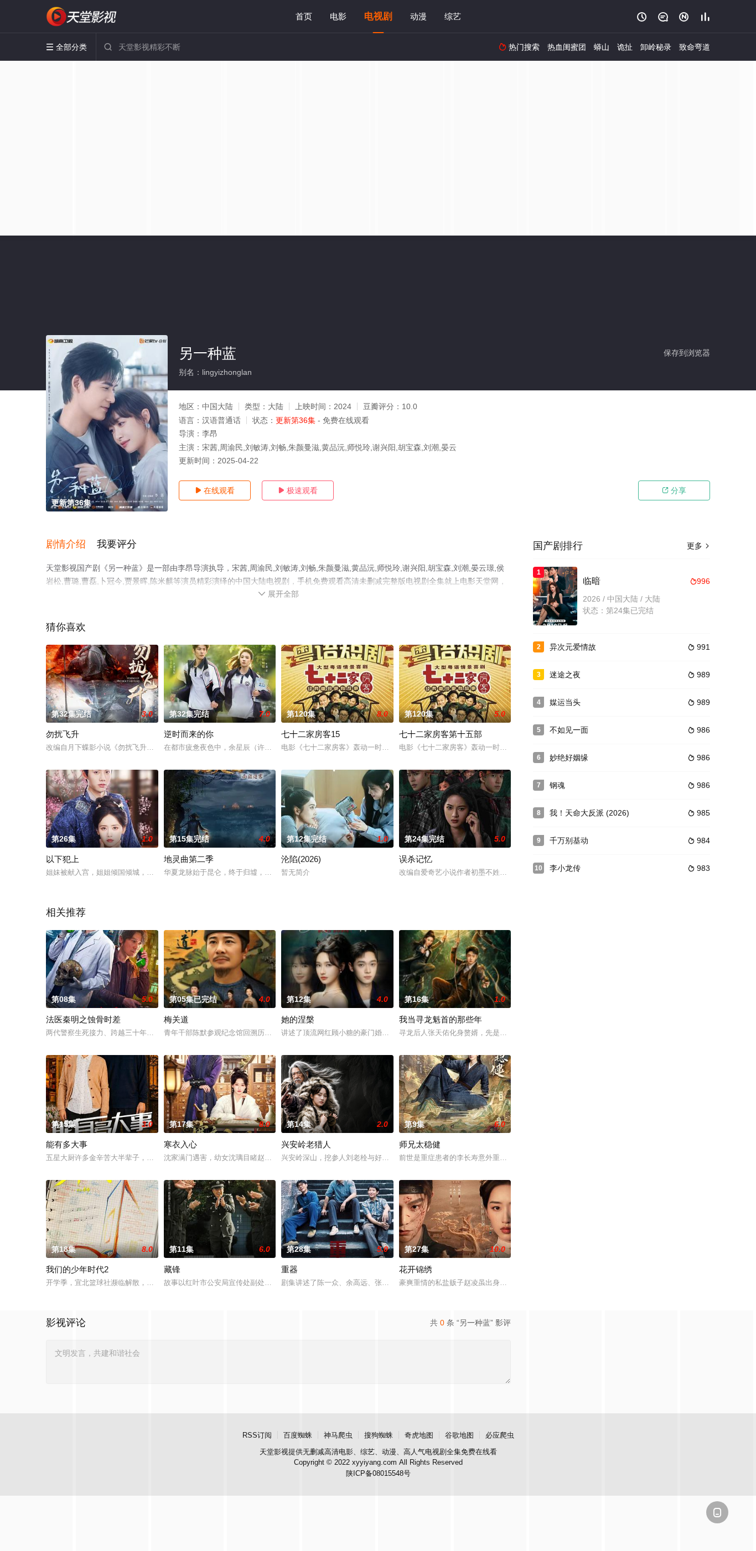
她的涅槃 (297, 1019)
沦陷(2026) (301, 859)
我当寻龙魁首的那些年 (440, 1019)
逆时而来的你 (189, 734)
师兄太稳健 (420, 1144)
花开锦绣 (415, 1269)
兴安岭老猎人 (306, 1144)
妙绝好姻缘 (569, 757)
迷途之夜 (565, 674)
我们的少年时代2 (77, 1269)
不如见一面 (569, 729)
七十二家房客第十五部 (440, 734)
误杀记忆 (415, 859)
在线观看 (215, 490)
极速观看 (298, 490)
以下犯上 (62, 859)
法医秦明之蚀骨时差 (83, 1019)
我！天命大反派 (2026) (589, 812)
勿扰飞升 (62, 734)
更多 (698, 545)
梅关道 (176, 1019)
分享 (674, 490)
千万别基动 (569, 840)
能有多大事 (66, 1144)
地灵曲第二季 (189, 859)
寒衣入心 (180, 1144)
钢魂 (557, 785)
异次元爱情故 (573, 647)
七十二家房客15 (310, 734)
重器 (289, 1269)
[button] (71, 544)
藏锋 (172, 1269)
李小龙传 (565, 868)
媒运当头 (565, 702)
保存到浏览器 (687, 352)
